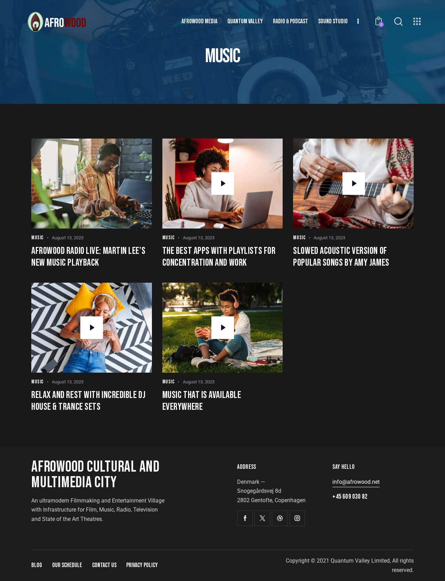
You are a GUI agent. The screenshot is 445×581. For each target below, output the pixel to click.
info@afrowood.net (356, 482)
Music (37, 237)
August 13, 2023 (67, 237)
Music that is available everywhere (201, 401)
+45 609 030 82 (349, 497)
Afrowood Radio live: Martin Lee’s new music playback (88, 256)
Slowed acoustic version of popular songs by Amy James (341, 256)
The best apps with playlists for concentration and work (219, 256)
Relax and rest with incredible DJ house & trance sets (88, 401)
